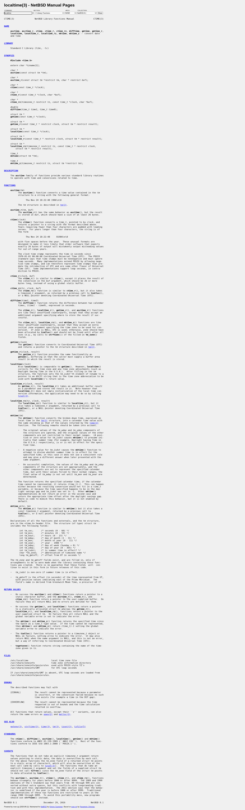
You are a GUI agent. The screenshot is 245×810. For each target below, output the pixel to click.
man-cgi (74, 807)
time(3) (94, 423)
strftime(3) (31, 726)
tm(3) (63, 205)
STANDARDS (10, 734)
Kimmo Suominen (56, 807)
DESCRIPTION (11, 171)
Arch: (68, 10)
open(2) (48, 714)
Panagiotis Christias (87, 807)
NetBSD (44, 807)
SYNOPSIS (9, 55)
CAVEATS (8, 751)
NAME (6, 26)
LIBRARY (8, 43)
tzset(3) (23, 396)
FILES (7, 655)
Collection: (82, 10)
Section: (37, 10)
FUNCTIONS (10, 185)
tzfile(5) (80, 726)
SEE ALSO (9, 722)
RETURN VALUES (12, 589)
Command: (9, 10)
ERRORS (8, 682)
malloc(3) (64, 714)
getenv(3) (16, 726)
